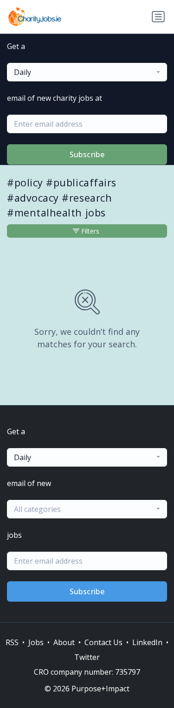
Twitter (87, 657)
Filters (90, 231)
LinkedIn (147, 642)
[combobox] (87, 72)
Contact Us (103, 642)
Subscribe (87, 154)
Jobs (36, 642)
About (64, 642)
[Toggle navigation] (158, 16)
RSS (12, 642)
